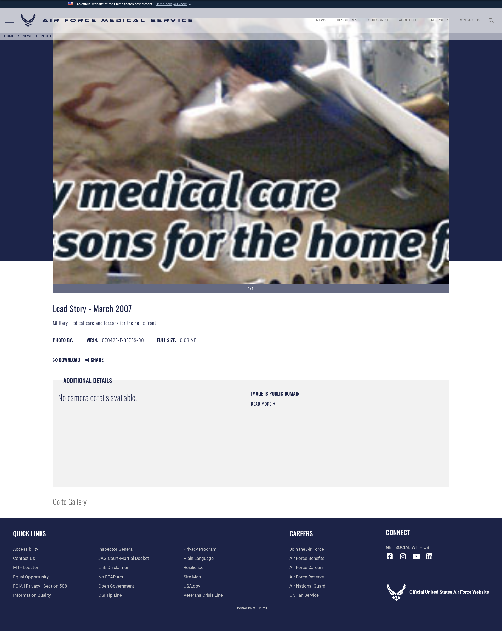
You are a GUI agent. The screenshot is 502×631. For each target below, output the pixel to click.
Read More (262, 404)
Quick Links (29, 533)
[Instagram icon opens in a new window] (403, 556)
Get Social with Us (407, 547)
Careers (301, 533)
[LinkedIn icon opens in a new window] (429, 556)
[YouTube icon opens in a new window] (416, 556)
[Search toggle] (492, 20)
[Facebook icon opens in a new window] (390, 556)
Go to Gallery (70, 501)
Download (69, 359)
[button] (174, 4)
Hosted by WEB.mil (251, 608)
